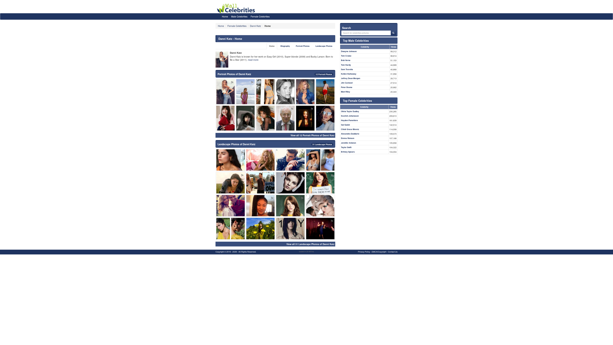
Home (225, 16)
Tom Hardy (346, 64)
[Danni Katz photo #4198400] (230, 183)
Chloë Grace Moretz (350, 129)
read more (253, 59)
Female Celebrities (260, 16)
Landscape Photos (323, 46)
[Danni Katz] (222, 60)
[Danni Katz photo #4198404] (260, 183)
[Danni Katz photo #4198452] (320, 183)
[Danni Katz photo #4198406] (260, 228)
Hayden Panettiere (349, 120)
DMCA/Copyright (379, 251)
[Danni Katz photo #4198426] (325, 118)
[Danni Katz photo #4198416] (290, 183)
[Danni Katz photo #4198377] (290, 160)
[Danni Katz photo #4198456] (265, 91)
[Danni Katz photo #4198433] (305, 91)
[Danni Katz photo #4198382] (260, 160)
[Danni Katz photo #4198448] (245, 118)
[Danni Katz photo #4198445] (305, 118)
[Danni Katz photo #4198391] (320, 160)
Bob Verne (345, 60)
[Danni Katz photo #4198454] (265, 118)
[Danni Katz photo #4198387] (230, 228)
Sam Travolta (347, 69)
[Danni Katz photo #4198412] (320, 228)
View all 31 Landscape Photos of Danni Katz (310, 244)
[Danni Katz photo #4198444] (225, 91)
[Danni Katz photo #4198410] (290, 228)
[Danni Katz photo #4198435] (320, 206)
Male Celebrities (239, 16)
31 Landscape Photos (322, 144)
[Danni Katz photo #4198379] (230, 160)
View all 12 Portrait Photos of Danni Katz (312, 135)
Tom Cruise (346, 55)
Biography (285, 46)
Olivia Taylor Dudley (350, 111)
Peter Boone (346, 87)
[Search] (393, 33)
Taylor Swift (346, 147)
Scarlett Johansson (350, 115)
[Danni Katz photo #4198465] (260, 206)
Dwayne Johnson (349, 51)
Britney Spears (348, 151)
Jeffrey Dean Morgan (350, 78)
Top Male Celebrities (356, 40)
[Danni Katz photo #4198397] (230, 206)
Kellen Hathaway (348, 73)
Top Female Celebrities (357, 101)
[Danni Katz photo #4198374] (285, 91)
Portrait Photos (303, 46)
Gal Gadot (345, 124)
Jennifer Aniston (348, 142)
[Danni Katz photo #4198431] (285, 118)
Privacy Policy (364, 251)
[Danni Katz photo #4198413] (325, 91)
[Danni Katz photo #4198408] (290, 206)
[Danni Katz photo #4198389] (225, 118)
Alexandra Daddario (350, 133)
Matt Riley (345, 91)
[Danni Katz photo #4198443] (245, 91)
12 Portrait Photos (324, 74)
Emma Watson (347, 138)
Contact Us (392, 251)
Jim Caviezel (347, 82)
